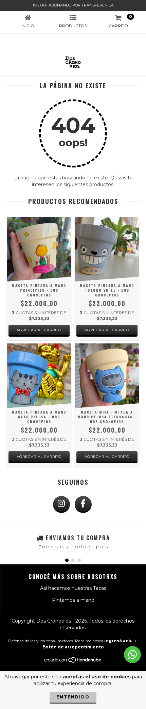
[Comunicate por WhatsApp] (132, 654)
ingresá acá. (118, 640)
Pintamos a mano (73, 600)
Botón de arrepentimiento (73, 646)
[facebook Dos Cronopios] (83, 504)
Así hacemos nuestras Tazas (73, 588)
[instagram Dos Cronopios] (61, 504)
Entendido (73, 696)
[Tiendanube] (73, 661)
